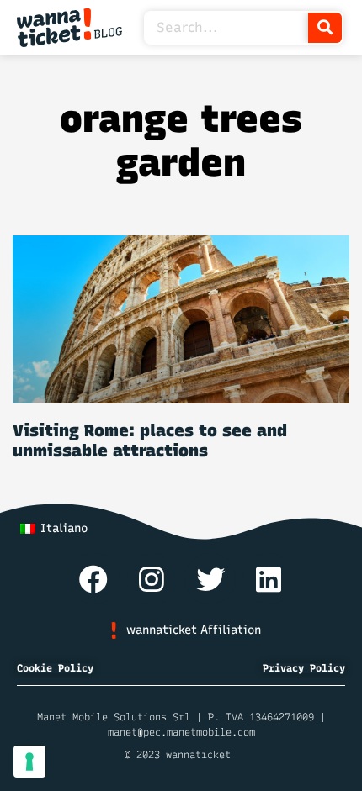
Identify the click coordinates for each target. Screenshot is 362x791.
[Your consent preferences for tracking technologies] (29, 762)
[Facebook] (94, 578)
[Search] (325, 28)
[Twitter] (210, 578)
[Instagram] (152, 578)
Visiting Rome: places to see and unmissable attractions (150, 440)
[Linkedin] (268, 578)
